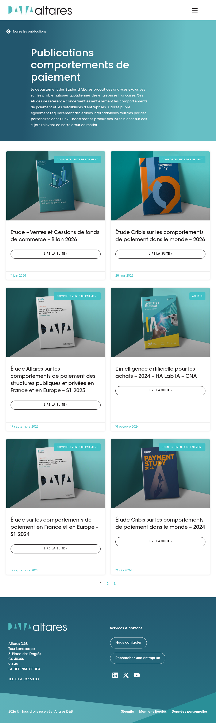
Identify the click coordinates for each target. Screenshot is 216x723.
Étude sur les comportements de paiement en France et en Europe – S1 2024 (55, 527)
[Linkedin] (115, 675)
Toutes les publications (29, 31)
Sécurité (127, 711)
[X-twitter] (126, 675)
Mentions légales (153, 711)
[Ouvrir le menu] (195, 10)
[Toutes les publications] (8, 31)
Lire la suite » (56, 254)
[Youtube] (137, 675)
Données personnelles (190, 711)
